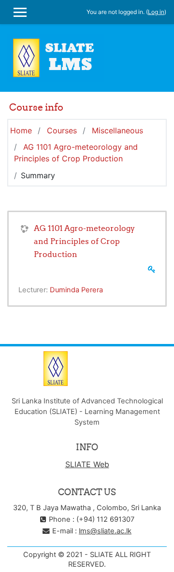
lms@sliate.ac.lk (105, 531)
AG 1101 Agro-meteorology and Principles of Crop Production (84, 241)
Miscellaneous (117, 130)
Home (21, 130)
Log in (156, 11)
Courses (62, 130)
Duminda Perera (76, 290)
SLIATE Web (87, 464)
